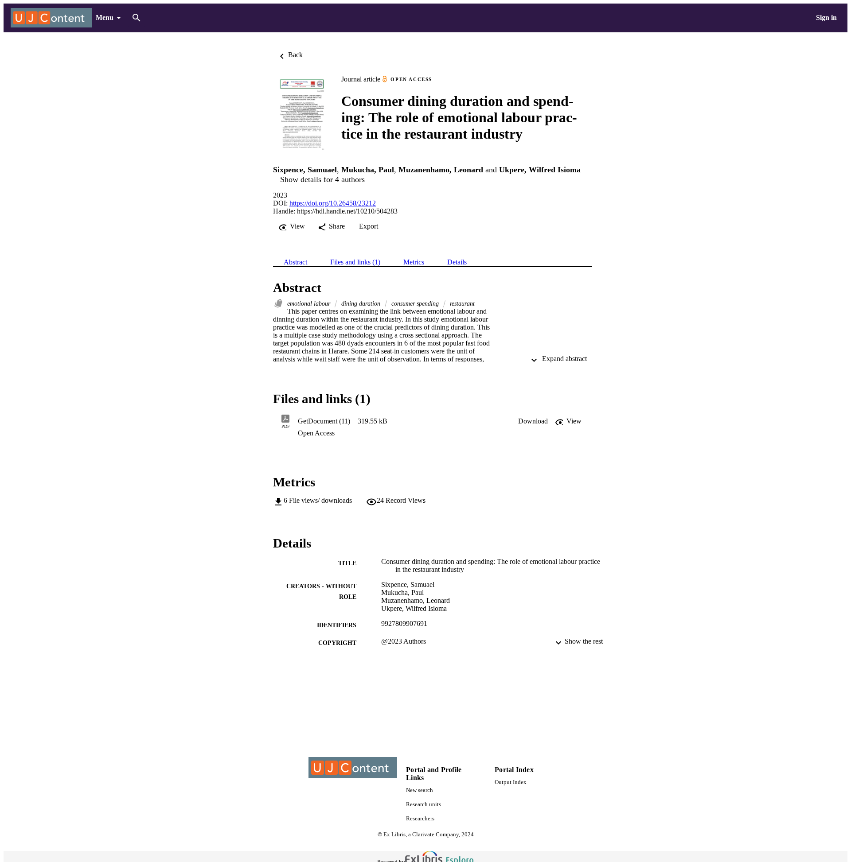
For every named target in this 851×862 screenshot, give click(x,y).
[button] (533, 421)
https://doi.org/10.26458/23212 (332, 203)
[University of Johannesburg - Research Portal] (51, 18)
